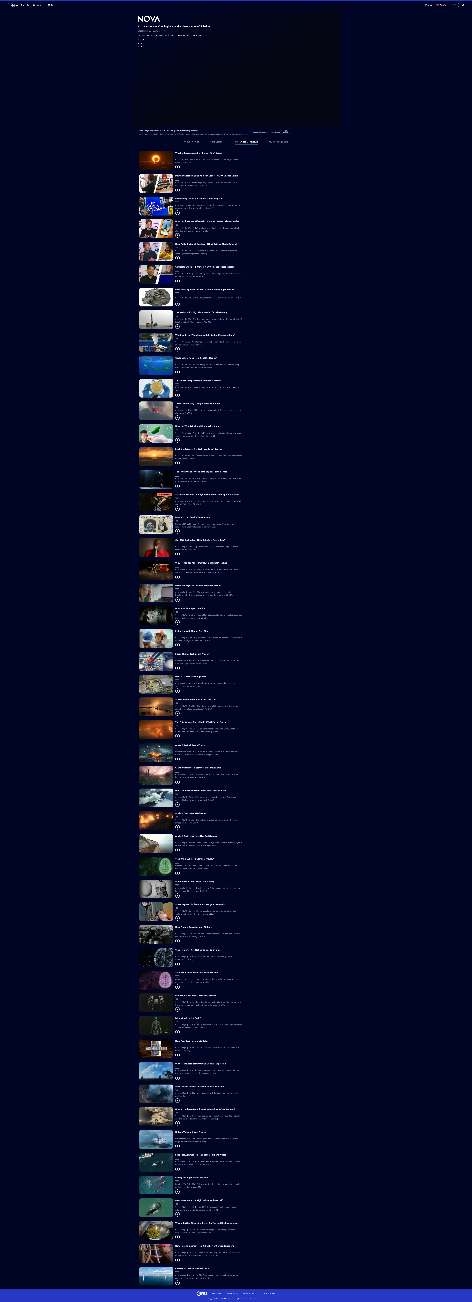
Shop (430, 5)
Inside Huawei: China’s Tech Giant (192, 631)
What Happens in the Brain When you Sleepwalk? (200, 904)
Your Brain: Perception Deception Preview (196, 972)
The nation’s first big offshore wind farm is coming (201, 312)
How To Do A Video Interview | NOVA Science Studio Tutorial (206, 244)
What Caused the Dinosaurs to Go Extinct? (196, 699)
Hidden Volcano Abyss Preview (191, 1132)
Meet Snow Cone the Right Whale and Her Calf (199, 1200)
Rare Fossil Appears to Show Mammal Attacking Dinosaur (204, 289)
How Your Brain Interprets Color (191, 1041)
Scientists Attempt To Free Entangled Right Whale (200, 1154)
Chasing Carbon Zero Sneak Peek (192, 1268)
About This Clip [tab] (191, 141)
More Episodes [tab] (217, 141)
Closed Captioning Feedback (187, 131)
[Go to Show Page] (239, 19)
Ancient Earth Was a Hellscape (190, 813)
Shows (38, 5)
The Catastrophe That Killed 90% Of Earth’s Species (201, 722)
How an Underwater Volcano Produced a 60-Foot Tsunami (205, 1109)
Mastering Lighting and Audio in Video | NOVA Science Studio (206, 175)
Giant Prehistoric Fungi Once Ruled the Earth (198, 767)
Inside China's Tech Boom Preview (192, 654)
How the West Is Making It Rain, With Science (198, 426)
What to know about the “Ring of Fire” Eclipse (198, 153)
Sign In (454, 5)
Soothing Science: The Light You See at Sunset (198, 449)
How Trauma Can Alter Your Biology (193, 927)
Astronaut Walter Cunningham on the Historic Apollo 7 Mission (207, 494)
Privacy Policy (232, 1293)
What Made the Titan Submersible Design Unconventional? (205, 335)
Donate (442, 5)
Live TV (26, 5)
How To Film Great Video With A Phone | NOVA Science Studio (207, 221)
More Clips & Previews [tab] (246, 141)
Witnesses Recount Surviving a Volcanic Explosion (200, 1063)
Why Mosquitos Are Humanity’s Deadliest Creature (201, 562)
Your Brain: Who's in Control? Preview (194, 858)
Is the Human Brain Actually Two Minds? (195, 995)
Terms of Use (248, 1293)
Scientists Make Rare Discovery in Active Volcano (199, 1086)
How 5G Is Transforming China (190, 676)
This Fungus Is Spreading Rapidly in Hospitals (198, 380)
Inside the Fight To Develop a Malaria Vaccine (198, 585)
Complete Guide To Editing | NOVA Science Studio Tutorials (205, 266)
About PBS (216, 1293)
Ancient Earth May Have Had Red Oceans (196, 836)
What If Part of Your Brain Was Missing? (195, 881)
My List (51, 5)
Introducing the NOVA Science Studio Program (198, 198)
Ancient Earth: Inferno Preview (190, 745)
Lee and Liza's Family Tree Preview (192, 517)
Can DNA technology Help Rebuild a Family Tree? (200, 540)
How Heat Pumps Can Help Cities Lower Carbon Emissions (204, 1246)
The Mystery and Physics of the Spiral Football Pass (201, 471)
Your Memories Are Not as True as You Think (197, 950)
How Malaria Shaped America (190, 608)
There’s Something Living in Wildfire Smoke (197, 403)
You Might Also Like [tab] (278, 141)
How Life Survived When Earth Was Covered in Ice (200, 790)
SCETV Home (269, 1293)
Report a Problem (167, 131)
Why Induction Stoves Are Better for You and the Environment (206, 1223)
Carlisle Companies (183, 134)
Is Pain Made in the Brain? (188, 1018)
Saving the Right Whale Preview (191, 1177)
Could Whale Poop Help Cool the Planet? (196, 358)
